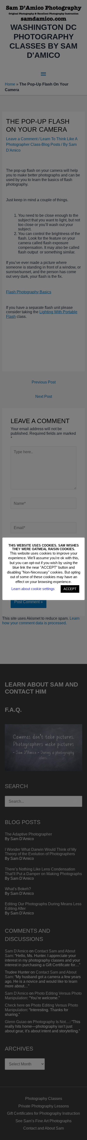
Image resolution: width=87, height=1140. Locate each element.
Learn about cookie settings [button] (33, 589)
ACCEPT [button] (70, 589)
